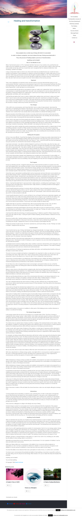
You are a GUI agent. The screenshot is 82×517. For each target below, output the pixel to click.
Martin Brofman (19, 462)
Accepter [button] (58, 510)
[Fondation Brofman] (74, 8)
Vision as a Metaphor (31, 488)
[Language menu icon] (74, 42)
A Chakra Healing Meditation (52, 482)
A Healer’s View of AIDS (13, 482)
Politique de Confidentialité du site (68, 510)
